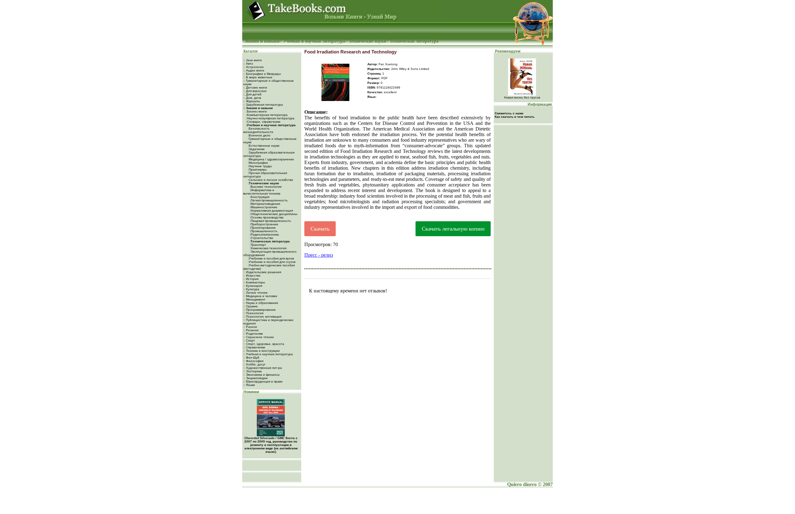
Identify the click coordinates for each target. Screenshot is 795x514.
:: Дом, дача (252, 97)
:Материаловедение (264, 203)
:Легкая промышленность (268, 200)
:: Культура (251, 289)
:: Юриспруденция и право (263, 381)
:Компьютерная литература (266, 115)
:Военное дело (258, 135)
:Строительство (261, 238)
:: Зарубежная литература (263, 104)
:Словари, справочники (262, 121)
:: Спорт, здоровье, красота (263, 344)
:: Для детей (252, 94)
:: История (250, 279)
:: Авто (248, 63)
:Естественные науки (263, 145)
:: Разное (250, 326)
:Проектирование (262, 227)
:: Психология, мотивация (262, 316)
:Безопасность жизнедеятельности (258, 130)
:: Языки (249, 385)
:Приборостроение (263, 224)
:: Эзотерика (252, 371)
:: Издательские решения (262, 272)
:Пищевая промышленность (270, 221)
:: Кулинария (252, 285)
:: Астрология (253, 67)
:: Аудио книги (253, 70)
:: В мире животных (257, 77)
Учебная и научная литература (314, 41)
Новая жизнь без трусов (522, 97)
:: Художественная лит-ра (262, 367)
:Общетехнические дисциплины (273, 214)
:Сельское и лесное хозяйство (270, 179)
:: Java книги (252, 60)
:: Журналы (251, 101)
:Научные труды (259, 166)
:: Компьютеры (254, 282)
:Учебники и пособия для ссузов (271, 262)
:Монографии (257, 162)
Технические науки (367, 41)
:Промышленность (263, 231)
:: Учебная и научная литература (268, 354)
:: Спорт (249, 340)
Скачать (320, 229)
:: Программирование (259, 309)
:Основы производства (266, 217)
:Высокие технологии (265, 186)
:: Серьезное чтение (258, 337)
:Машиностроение (263, 207)
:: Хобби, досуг (254, 364)
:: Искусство (252, 275)
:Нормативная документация (271, 210)
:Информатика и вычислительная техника (261, 191)
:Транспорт (257, 244)
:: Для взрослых (254, 91)
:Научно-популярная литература (269, 118)
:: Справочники (254, 347)
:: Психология (253, 313)
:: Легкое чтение (255, 292)
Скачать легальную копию (453, 229)
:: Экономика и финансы (261, 374)
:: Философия (253, 361)
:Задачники (256, 149)
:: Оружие (250, 306)
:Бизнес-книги (256, 111)
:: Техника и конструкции (261, 350)
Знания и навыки (262, 41)
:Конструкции (259, 197)
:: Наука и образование (260, 303)
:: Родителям (253, 333)
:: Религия (250, 330)
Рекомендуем (507, 51)
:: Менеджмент (254, 299)
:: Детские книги (255, 87)
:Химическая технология (267, 248)
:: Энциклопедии (255, 378)
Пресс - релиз (318, 255)
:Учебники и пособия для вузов (270, 258)
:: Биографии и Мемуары (262, 74)
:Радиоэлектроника (264, 234)
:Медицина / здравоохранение (270, 159)
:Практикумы (256, 169)
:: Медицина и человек (260, 296)
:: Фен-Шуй (251, 357)
